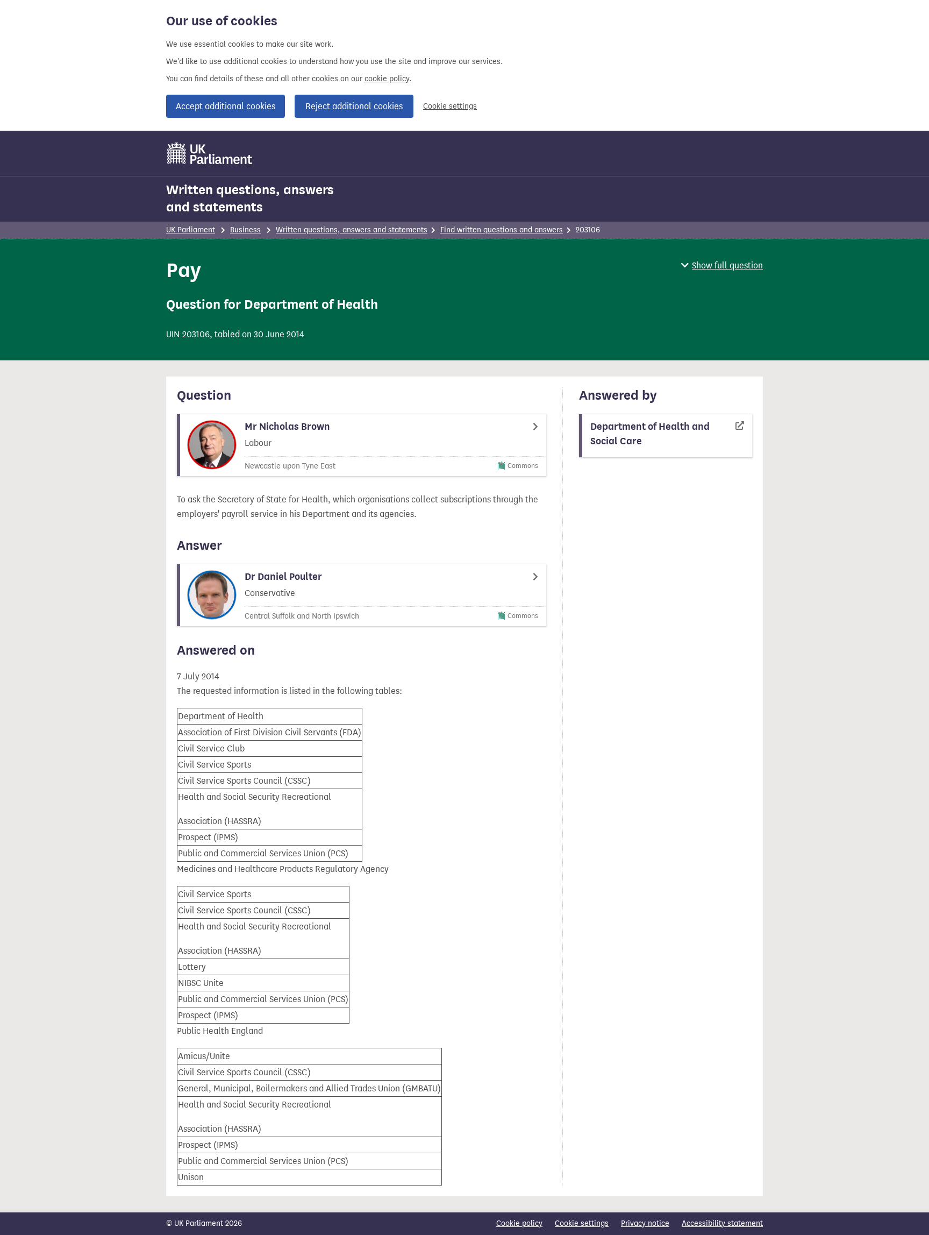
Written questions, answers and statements (250, 198)
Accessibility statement (722, 1223)
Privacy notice (645, 1223)
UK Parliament (190, 230)
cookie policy (387, 78)
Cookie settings (450, 106)
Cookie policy (519, 1223)
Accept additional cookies (225, 106)
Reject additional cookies (354, 106)
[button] (722, 265)
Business (245, 230)
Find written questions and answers (501, 230)
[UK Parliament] (210, 153)
